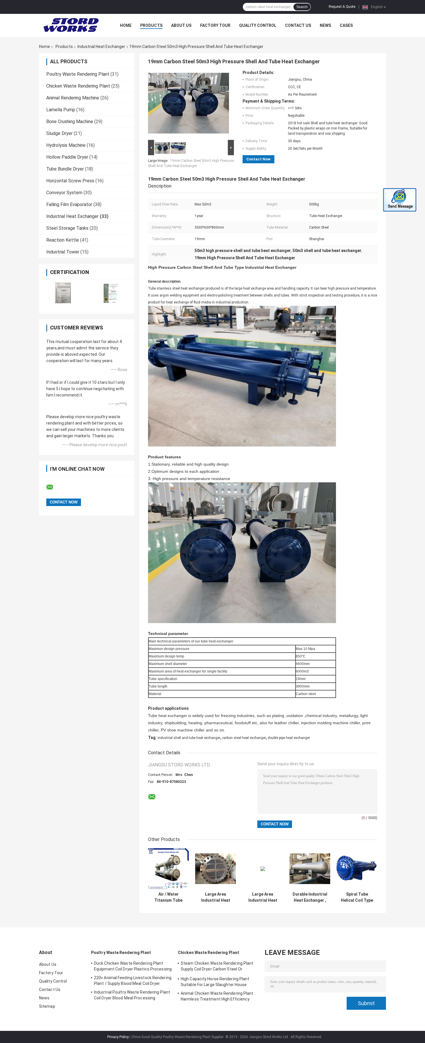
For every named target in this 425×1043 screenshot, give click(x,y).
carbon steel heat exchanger (244, 738)
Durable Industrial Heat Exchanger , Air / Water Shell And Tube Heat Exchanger (310, 897)
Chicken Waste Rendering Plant (78, 86)
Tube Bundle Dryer (65, 169)
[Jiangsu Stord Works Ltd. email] (53, 487)
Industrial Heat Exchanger (101, 46)
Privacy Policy (118, 1037)
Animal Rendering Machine (72, 98)
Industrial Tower (62, 252)
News (325, 25)
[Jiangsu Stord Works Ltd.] (71, 25)
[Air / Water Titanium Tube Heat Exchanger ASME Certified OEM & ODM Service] (168, 868)
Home (126, 25)
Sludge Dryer (59, 133)
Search (302, 7)
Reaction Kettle (62, 240)
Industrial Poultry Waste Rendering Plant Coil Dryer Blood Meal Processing (132, 995)
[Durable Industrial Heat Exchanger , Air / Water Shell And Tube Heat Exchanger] (309, 868)
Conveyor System (64, 192)
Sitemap (47, 1006)
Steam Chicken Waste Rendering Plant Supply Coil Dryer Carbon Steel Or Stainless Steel (217, 967)
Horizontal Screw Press (70, 181)
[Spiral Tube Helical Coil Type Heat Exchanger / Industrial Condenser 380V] (357, 868)
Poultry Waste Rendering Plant (77, 74)
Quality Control (257, 25)
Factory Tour (215, 25)
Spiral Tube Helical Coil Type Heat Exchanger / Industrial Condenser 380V (357, 897)
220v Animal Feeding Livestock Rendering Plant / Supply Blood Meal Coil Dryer (132, 980)
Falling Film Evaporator (69, 204)
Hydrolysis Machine (66, 145)
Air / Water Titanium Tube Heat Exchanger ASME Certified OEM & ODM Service (168, 897)
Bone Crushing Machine (69, 121)
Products (151, 25)
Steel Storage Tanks (67, 228)
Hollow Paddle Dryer (67, 157)
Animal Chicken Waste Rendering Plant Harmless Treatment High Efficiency (217, 996)
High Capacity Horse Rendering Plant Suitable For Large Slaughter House (215, 982)
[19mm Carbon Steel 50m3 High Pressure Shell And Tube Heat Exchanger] (188, 104)
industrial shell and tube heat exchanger (189, 738)
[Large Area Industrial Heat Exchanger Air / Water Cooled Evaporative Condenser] (215, 868)
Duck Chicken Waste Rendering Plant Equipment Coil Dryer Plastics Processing (133, 966)
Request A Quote (342, 7)
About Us (181, 25)
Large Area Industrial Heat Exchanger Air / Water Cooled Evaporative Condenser (215, 897)
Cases (346, 25)
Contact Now (258, 159)
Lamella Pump (60, 109)
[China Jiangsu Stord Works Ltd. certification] (63, 292)
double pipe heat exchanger (289, 738)
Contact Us (298, 25)
